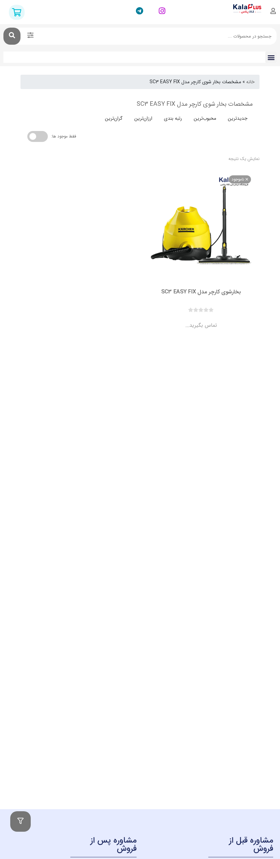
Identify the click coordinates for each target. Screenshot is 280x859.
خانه (250, 82)
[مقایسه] (195, 320)
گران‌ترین (114, 118)
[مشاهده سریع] (207, 320)
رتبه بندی (173, 118)
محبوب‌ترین (205, 118)
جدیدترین (238, 118)
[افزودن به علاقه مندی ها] (182, 320)
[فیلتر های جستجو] (30, 36)
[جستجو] (11, 36)
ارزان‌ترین (143, 118)
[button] (271, 57)
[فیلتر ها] (20, 821)
